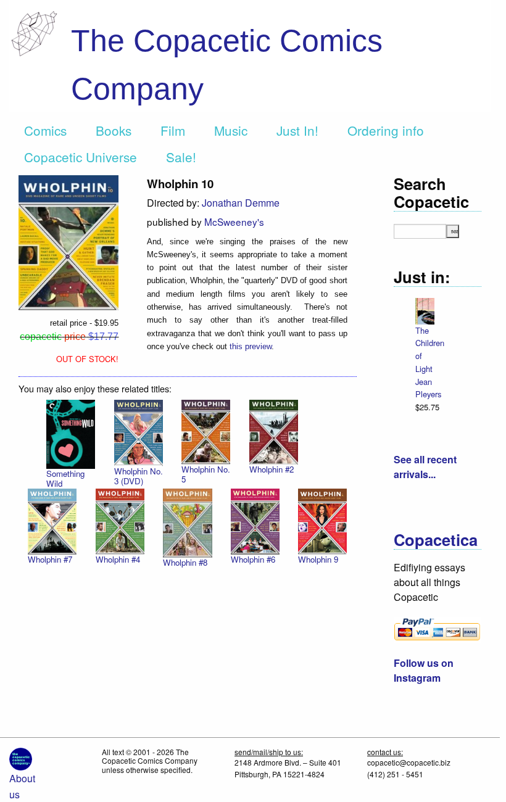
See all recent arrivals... (425, 466)
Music (230, 130)
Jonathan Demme (241, 203)
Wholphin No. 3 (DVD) (138, 476)
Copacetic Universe (80, 156)
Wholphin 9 (318, 559)
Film (172, 130)
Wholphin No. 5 (205, 474)
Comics (45, 130)
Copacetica (436, 539)
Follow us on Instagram (424, 670)
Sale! (181, 156)
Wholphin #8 (185, 562)
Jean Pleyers (428, 388)
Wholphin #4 (118, 559)
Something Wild (65, 478)
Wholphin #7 (50, 559)
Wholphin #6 (253, 559)
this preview (251, 346)
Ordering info (385, 130)
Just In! (297, 130)
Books (113, 130)
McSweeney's (234, 221)
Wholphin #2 (271, 469)
